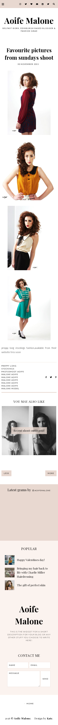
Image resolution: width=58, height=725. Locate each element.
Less (6, 473)
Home (30, 703)
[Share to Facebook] (46, 377)
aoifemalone (43, 490)
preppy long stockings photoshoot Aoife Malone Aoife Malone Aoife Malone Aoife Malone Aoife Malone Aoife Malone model (12, 377)
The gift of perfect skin (31, 585)
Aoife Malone (29, 20)
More (51, 473)
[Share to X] (51, 377)
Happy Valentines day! (31, 560)
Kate (50, 718)
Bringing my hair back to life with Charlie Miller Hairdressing (32, 572)
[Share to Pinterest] (56, 377)
